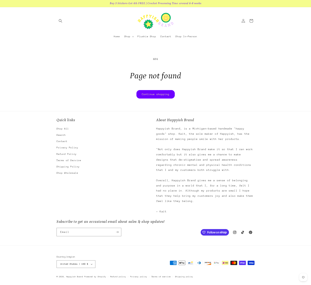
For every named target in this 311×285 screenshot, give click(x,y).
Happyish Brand (74, 277)
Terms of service (161, 277)
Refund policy (118, 277)
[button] (60, 21)
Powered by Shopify (95, 277)
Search (61, 135)
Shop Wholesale (67, 173)
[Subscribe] (117, 232)
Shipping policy (184, 277)
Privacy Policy (67, 147)
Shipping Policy (68, 166)
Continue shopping (155, 94)
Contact (62, 141)
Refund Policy (67, 154)
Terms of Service (69, 160)
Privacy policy (138, 277)
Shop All (63, 128)
